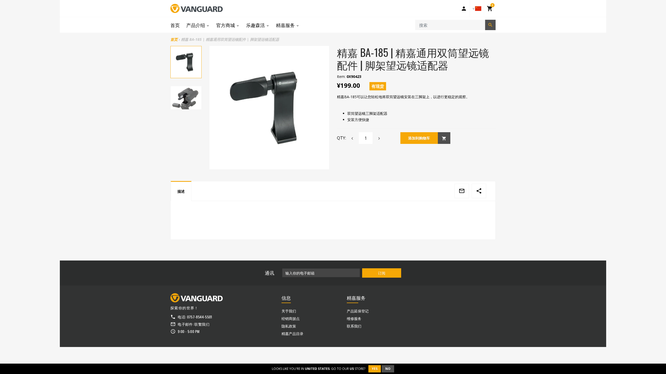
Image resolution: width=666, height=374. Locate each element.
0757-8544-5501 (199, 316)
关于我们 (288, 310)
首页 (175, 25)
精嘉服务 (286, 25)
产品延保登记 (358, 310)
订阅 (381, 273)
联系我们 (354, 326)
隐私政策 (288, 326)
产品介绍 (196, 25)
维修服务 (354, 318)
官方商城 (226, 25)
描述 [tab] (181, 191)
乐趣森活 (256, 25)
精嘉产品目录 (292, 333)
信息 (286, 297)
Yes (374, 368)
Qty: (341, 138)
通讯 (269, 272)
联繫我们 (201, 324)
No (387, 368)
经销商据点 (290, 318)
